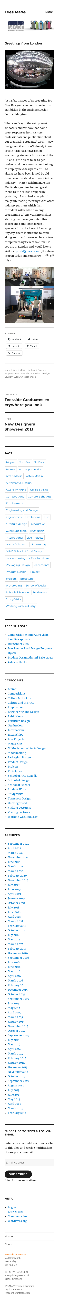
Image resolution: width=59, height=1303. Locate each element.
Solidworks (40, 592)
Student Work (12, 376)
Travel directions (13, 1279)
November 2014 (18, 1026)
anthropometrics (30, 469)
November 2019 (18, 880)
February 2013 (17, 1112)
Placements (41, 565)
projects (11, 578)
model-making (16, 558)
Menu (49, 12)
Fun (46, 517)
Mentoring (39, 544)
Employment (12, 373)
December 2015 (18, 989)
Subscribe (18, 1174)
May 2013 (14, 1099)
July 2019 (14, 884)
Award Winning (16, 489)
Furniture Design (19, 721)
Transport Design (19, 798)
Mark (7, 370)
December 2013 (18, 1067)
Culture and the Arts (21, 702)
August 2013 (16, 1085)
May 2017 (14, 939)
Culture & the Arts (39, 496)
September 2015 (18, 998)
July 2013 (13, 1090)
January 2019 (16, 898)
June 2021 (14, 862)
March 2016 (15, 980)
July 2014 (14, 1039)
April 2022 (14, 848)
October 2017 (16, 930)
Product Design (41, 373)
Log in (12, 1207)
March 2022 (15, 852)
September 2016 (18, 957)
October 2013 (16, 1076)
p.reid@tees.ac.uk (27, 251)
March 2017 (15, 944)
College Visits (39, 489)
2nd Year (25, 462)
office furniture (39, 558)
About (9, 1244)
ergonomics (14, 517)
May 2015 (14, 1008)
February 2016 (17, 985)
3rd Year (39, 462)
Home (9, 1236)
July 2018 (14, 907)
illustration (37, 530)
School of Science (17, 592)
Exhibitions (32, 517)
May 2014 (14, 1044)
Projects (13, 766)
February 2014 (17, 1058)
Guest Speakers (16, 530)
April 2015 (14, 1012)
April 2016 (14, 976)
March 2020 (15, 871)
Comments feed (18, 1216)
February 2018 (17, 925)
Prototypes (15, 771)
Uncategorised (28, 376)
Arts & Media (14, 476)
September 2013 (18, 1081)
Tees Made (15, 12)
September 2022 (18, 843)
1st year (11, 462)
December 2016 (18, 953)
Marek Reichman (17, 544)
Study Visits (13, 599)
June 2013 (14, 1094)
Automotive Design (19, 482)
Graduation (38, 524)
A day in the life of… (20, 662)
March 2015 (15, 1017)
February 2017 (17, 948)
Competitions (15, 496)
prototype (27, 578)
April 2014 (14, 1049)
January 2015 (16, 1021)
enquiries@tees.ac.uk (18, 1275)
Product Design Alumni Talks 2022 (30, 657)
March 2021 (15, 866)
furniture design (16, 524)
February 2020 (17, 875)
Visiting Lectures (19, 812)
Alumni (42, 370)
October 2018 (16, 903)
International (14, 537)
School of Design (37, 585)
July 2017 (13, 935)
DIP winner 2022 (19, 643)
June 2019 (14, 889)
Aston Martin (34, 476)
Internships (26, 373)
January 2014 (16, 1062)
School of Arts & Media (22, 775)
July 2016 (14, 962)
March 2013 (15, 1108)
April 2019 (14, 893)
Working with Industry (21, 606)
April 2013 (14, 1103)
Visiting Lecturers (19, 807)
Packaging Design (18, 565)
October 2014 (16, 1030)
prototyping (14, 585)
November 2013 (18, 1071)
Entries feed (15, 1211)
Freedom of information (17, 1293)
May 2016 (14, 971)
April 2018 (14, 916)
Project (35, 571)
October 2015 (16, 994)
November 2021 (18, 857)
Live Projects (35, 537)
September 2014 (18, 1035)
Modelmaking (17, 752)
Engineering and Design (22, 510)
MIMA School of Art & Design (24, 551)
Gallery (31, 370)
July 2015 (14, 1003)
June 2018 (14, 912)
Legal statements (13, 1289)
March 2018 (15, 921)
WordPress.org (17, 1220)
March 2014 (15, 1053)
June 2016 (14, 966)
